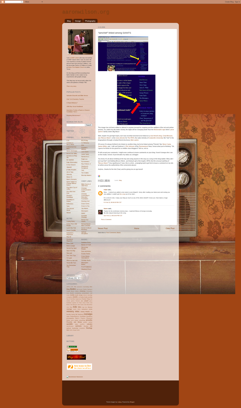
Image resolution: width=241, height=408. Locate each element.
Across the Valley (72, 153)
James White (102, 146)
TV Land (69, 258)
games (73, 301)
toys (68, 330)
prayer (76, 320)
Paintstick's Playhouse (70, 233)
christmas (83, 291)
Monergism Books (84, 263)
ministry (70, 311)
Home (136, 228)
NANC (83, 213)
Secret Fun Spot (71, 248)
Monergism (84, 211)
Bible (91, 286)
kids (75, 307)
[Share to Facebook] (106, 180)
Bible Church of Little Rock (86, 185)
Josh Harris (84, 152)
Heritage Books (86, 260)
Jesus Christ (85, 302)
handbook (69, 302)
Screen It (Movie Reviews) (86, 228)
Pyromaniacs (143, 146)
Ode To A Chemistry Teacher (75, 99)
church (72, 293)
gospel (86, 301)
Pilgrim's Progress (80, 318)
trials (71, 330)
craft (91, 293)
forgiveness (78, 299)
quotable (70, 324)
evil (79, 297)
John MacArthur (88, 304)
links (79, 307)
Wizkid (69, 212)
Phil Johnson (130, 146)
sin (91, 326)
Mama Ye (69, 177)
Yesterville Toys (71, 263)
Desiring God (85, 201)
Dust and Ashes (86, 251)
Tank (68, 206)
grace (90, 301)
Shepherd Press (86, 269)
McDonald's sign (160, 130)
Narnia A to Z (85, 156)
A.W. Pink (73, 286)
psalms (85, 322)
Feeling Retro (71, 221)
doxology (90, 295)
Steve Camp (166, 144)
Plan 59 (69, 237)
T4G (82, 170)
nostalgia (88, 314)
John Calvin (80, 304)
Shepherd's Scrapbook (84, 167)
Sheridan (86, 326)
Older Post (170, 228)
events (75, 297)
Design (78, 21)
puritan (90, 322)
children (77, 291)
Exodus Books (85, 253)
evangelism (69, 297)
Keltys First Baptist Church (76, 67)
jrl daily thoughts (71, 169)
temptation (82, 328)
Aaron (106, 208)
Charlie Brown (70, 291)
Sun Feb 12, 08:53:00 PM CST (113, 215)
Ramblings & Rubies (70, 200)
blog (120, 180)
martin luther (76, 309)
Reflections (70, 204)
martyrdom (85, 309)
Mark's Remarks (72, 179)
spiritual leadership (72, 328)
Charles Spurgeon (87, 289)
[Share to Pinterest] (108, 180)
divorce (85, 295)
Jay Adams (84, 208)
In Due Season (71, 164)
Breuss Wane (103, 163)
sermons (78, 326)
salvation (89, 324)
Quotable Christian (84, 216)
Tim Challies (85, 173)
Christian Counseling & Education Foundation (85, 196)
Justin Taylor (85, 154)
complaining (78, 293)
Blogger (132, 402)
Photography (90, 21)
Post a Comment (106, 219)
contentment (85, 293)
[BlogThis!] (101, 180)
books (73, 289)
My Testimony (79, 314)
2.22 (68, 140)
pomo (72, 320)
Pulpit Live (84, 159)
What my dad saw (72, 260)
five (74, 299)
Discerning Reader (84, 248)
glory (82, 301)
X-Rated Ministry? (72, 103)
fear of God (70, 299)
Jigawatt (69, 167)
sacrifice (82, 324)
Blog (69, 21)
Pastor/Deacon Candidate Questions (81, 316)
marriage (69, 309)
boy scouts (79, 289)
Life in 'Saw (70, 172)
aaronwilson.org (85, 12)
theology (89, 328)
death (76, 295)
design (81, 295)
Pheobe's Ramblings (70, 196)
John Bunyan (73, 304)
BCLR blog (84, 140)
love (86, 307)
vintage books (76, 330)
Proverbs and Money (74, 322)
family (82, 297)
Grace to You (85, 206)
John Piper (69, 307)
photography (70, 318)
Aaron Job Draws (72, 151)
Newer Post (103, 228)
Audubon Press (86, 242)
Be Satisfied (70, 160)
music (87, 311)
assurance (79, 286)
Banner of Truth (86, 245)
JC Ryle (79, 302)
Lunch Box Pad (71, 228)
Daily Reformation (72, 162)
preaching (82, 320)
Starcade (69, 253)
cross (68, 295)
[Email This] (99, 180)
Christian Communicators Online (86, 189)
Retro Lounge (71, 246)
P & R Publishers (86, 267)
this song (122, 194)
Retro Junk (70, 243)
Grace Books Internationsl (85, 257)
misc (77, 311)
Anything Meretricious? (73, 115)
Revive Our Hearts (84, 220)
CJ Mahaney (85, 143)
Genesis (78, 301)
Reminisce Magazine (70, 240)
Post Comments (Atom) (113, 232)
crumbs (72, 295)
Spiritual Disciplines (84, 232)
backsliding (86, 286)
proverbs (89, 320)
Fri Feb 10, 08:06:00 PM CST (113, 202)
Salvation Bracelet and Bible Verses (77, 95)
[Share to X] (104, 180)
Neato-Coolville (71, 230)
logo (83, 307)
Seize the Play (71, 250)
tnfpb (105, 189)
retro (76, 324)
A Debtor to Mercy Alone (70, 143)
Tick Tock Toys (71, 255)
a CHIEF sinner (74, 58)
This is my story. (72, 86)
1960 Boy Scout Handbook (75, 106)
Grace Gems (85, 203)
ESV (82, 145)
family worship (88, 297)
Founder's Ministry (84, 148)
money (83, 311)
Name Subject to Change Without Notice (72, 183)
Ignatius (74, 302)
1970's (68, 286)
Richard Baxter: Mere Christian (86, 224)
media (90, 309)
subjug (119, 402)
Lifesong (69, 174)
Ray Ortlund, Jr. (86, 164)
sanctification (70, 326)
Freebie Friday (86, 299)
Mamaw (90, 307)
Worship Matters (86, 175)
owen (68, 316)
